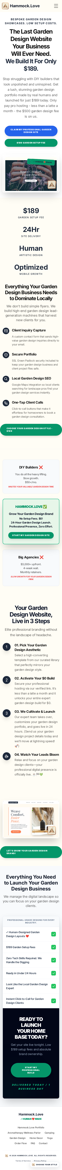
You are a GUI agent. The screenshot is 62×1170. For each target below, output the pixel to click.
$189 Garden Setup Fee (31, 142)
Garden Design (18, 1138)
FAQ (33, 1143)
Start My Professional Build (31, 1070)
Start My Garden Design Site (31, 535)
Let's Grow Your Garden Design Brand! (27, 852)
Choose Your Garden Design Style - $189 (30, 429)
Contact (43, 1143)
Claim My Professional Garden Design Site (31, 130)
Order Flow (21, 1143)
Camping (49, 1132)
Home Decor (36, 1138)
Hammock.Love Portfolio (31, 1127)
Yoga (49, 1138)
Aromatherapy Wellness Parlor (24, 1132)
